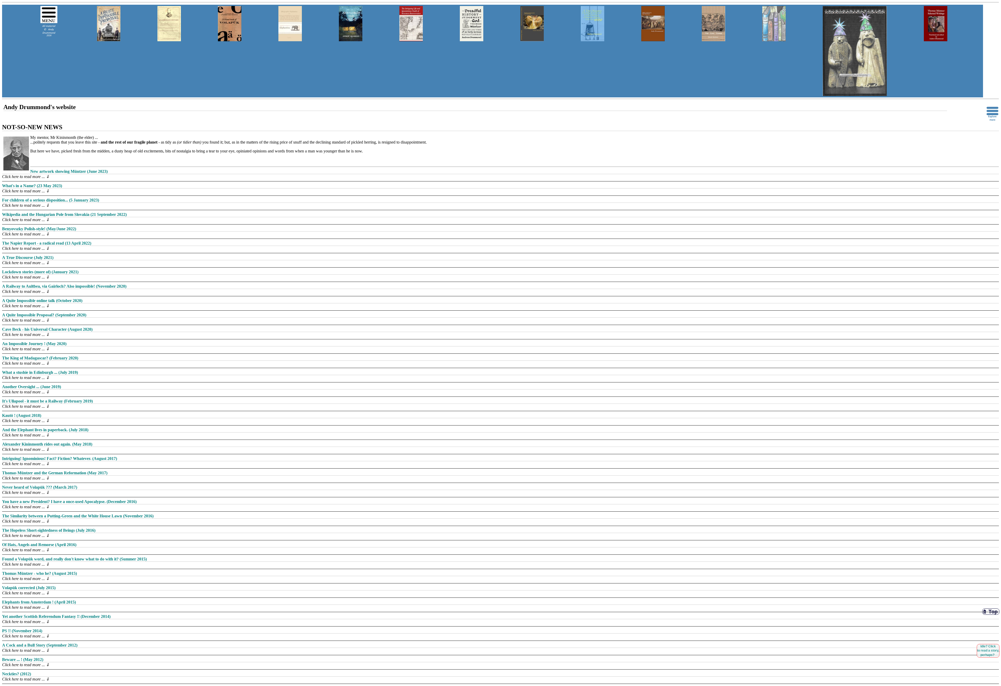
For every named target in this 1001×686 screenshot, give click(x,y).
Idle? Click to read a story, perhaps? (988, 650)
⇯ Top (990, 611)
